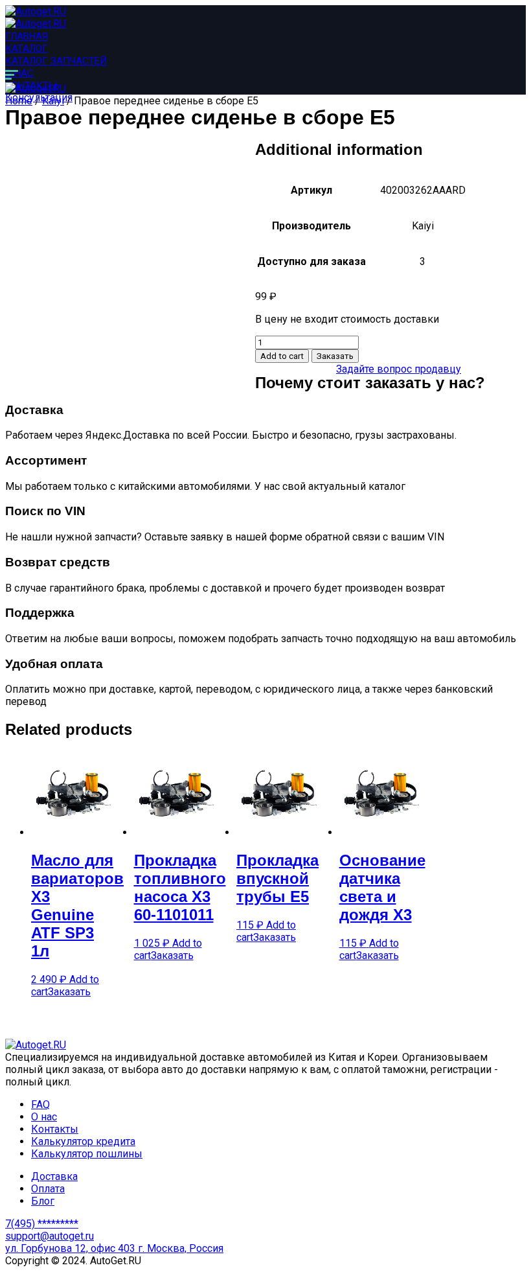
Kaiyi (53, 101)
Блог (42, 1201)
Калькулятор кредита (83, 1141)
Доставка (54, 1176)
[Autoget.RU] (35, 11)
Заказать (335, 356)
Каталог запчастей (56, 61)
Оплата (48, 1189)
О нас (19, 73)
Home (18, 101)
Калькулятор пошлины (86, 1154)
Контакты (54, 1129)
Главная (26, 36)
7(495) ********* (41, 1224)
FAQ (40, 1104)
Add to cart (282, 356)
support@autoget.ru (49, 1236)
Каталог (26, 48)
